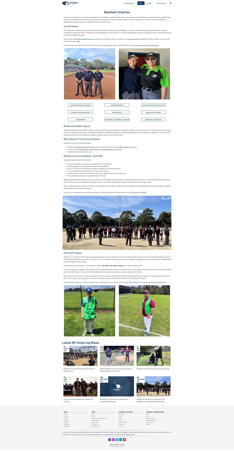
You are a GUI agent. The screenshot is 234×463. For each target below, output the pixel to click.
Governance (94, 424)
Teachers (66, 426)
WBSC (148, 424)
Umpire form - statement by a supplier (117, 119)
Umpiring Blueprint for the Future (153, 105)
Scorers (66, 418)
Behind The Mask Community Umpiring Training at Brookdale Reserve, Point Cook (116, 370)
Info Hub (148, 3)
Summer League (160, 3)
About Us (121, 414)
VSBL (92, 416)
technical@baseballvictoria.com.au (84, 39)
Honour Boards (123, 422)
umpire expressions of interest (136, 39)
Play (140, 3)
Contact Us (122, 424)
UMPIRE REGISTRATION (117, 105)
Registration (94, 422)
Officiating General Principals (86, 147)
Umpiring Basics (117, 112)
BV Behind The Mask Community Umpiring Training (153, 369)
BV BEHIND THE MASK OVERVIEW (80, 112)
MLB (147, 414)
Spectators (67, 424)
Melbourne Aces (150, 418)
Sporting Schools (96, 426)
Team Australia (150, 422)
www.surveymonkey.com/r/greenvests (154, 282)
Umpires (66, 420)
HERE (78, 41)
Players (66, 414)
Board (120, 418)
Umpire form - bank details (153, 119)
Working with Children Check (88, 149)
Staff (120, 416)
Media (120, 426)
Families (66, 422)
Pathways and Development (99, 418)
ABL (147, 416)
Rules (92, 414)
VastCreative (121, 446)
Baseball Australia (151, 420)
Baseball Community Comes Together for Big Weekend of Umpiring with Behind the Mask (151, 400)
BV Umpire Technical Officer (137, 192)
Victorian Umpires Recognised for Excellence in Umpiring (78, 400)
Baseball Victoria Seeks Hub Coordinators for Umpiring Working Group (114, 400)
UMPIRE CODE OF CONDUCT (153, 112)
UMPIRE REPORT (80, 119)
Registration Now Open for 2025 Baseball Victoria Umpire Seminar (79, 370)
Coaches (66, 416)
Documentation (95, 420)
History (121, 420)
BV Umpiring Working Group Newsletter (146, 45)
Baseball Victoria (129, 3)
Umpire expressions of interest (80, 105)
